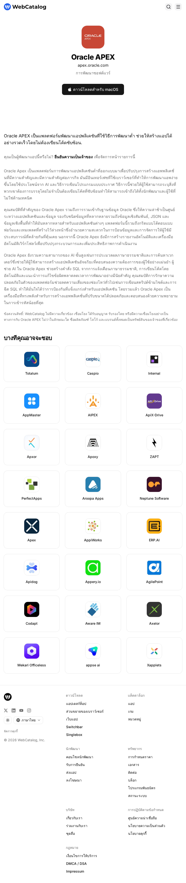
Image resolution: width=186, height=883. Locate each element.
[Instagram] (29, 710)
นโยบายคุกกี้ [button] (137, 833)
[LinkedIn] (14, 710)
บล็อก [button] (132, 780)
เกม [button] (130, 711)
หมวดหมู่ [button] (134, 719)
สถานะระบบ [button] (137, 796)
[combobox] (28, 720)
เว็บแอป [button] (72, 719)
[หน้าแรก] (25, 7)
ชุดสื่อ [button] (70, 833)
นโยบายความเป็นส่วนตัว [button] (146, 826)
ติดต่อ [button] (132, 772)
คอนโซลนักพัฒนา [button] (79, 757)
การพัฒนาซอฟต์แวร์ (93, 73)
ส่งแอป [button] (71, 772)
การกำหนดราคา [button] (140, 757)
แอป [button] (131, 704)
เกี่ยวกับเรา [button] (74, 818)
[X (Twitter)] (6, 710)
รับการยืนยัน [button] (75, 765)
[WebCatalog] (8, 697)
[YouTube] (21, 710)
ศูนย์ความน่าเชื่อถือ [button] (142, 818)
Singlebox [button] (74, 735)
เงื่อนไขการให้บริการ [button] (81, 856)
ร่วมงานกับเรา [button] (76, 826)
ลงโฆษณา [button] (74, 780)
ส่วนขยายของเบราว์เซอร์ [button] (85, 711)
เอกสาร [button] (133, 765)
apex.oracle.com (93, 65)
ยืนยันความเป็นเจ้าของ (73, 156)
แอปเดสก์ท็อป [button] (76, 704)
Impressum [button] (75, 871)
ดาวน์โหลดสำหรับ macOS (95, 89)
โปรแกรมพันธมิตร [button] (141, 788)
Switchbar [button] (74, 727)
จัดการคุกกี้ (11, 731)
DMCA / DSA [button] (76, 863)
